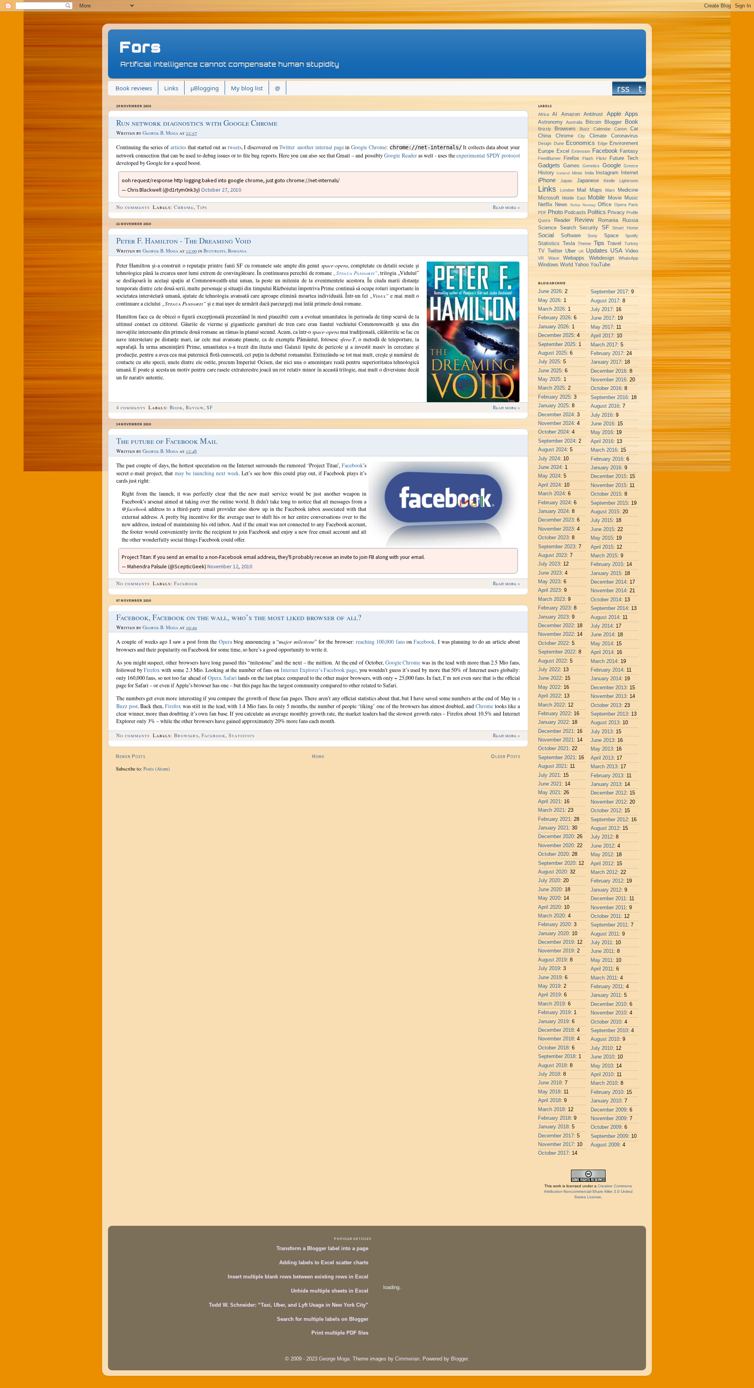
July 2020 (549, 880)
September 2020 (556, 863)
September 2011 (609, 925)
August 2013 (605, 722)
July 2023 (549, 564)
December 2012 (608, 793)
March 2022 (551, 705)
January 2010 (606, 1101)
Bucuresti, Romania (225, 250)
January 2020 (553, 933)
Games (571, 165)
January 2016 (606, 468)
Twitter (287, 147)
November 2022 (556, 634)
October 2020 (553, 854)
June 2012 (602, 846)
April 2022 (549, 696)
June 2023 (550, 573)
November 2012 (608, 802)
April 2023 (549, 590)
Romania (608, 220)
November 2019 (556, 951)
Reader (562, 220)
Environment (623, 143)
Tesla (569, 243)
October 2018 (553, 1048)
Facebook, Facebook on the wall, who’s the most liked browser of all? (238, 617)
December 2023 (556, 520)
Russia (630, 220)
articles (178, 147)
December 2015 (608, 476)
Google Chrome (368, 147)
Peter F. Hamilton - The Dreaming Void (183, 240)
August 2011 (605, 934)
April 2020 (549, 907)
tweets (235, 147)
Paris (633, 204)
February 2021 (554, 819)
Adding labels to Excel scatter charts (323, 1262)
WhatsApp (628, 258)
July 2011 (601, 942)
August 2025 (552, 353)
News (561, 204)
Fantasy (629, 151)
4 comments (130, 407)
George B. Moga (161, 133)
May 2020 (549, 898)
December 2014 (608, 582)
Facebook (352, 465)
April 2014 (602, 652)
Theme (584, 243)
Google (611, 165)
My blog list (247, 88)
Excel (562, 151)
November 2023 (556, 529)
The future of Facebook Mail (166, 441)
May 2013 (602, 749)
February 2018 (554, 1118)
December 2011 (608, 898)
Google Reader (400, 155)
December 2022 (556, 625)
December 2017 (556, 1136)
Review (194, 407)
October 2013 (606, 705)
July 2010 (602, 1048)
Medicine (628, 190)
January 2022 (553, 722)
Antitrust (593, 114)
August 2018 (552, 1065)
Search (568, 228)
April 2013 (602, 758)
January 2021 (553, 828)
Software (571, 235)
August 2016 (605, 406)
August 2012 (605, 828)
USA (616, 250)
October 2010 (606, 1022)
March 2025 (551, 388)
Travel (614, 243)
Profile (632, 212)
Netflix (545, 204)
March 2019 (551, 1004)
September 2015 (609, 503)
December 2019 (556, 942)
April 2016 (602, 441)
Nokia (575, 205)
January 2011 (606, 995)
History (546, 173)
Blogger (613, 122)
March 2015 (604, 555)
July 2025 (549, 361)
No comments (133, 207)
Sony (592, 235)
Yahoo (582, 264)
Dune (559, 143)
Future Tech (623, 158)
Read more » (506, 207)
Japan (566, 180)
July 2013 (602, 731)
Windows (548, 264)
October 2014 (606, 599)
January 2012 (606, 890)
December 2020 (556, 836)
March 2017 (604, 345)
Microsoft (548, 198)
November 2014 (608, 590)
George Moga (334, 1359)
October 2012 (606, 810)
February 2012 (607, 881)
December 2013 (608, 687)
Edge (603, 143)
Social (546, 235)
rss (623, 88)
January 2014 (606, 678)
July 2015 (602, 520)
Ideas (577, 172)
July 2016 (602, 415)
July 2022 (549, 669)
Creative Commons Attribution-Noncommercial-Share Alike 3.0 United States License (588, 1191)
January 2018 (553, 1127)
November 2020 (556, 845)
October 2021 (553, 748)
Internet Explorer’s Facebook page (319, 670)
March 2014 (604, 661)
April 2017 (602, 336)
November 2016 (608, 380)
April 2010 (602, 1074)
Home (318, 756)
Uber (570, 251)
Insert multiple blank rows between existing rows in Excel (298, 1277)
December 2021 (556, 731)
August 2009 (605, 1145)
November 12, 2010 (229, 566)
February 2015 (607, 564)
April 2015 (602, 547)
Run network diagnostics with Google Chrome (196, 122)
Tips (202, 207)
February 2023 (554, 608)
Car (634, 129)
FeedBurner (549, 158)
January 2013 (606, 784)
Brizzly (544, 128)
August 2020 (552, 872)
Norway (589, 205)
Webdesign (601, 258)
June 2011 (602, 951)
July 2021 (549, 775)
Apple (614, 113)
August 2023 (552, 555)
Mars (610, 190)
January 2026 (553, 327)
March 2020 (551, 916)
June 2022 (550, 678)
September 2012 (609, 819)
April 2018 (549, 1100)
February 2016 (607, 459)
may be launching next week (207, 473)
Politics (596, 212)
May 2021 (549, 792)
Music (631, 198)
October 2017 (553, 1153)
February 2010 (607, 1092)
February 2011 (607, 986)
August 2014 (605, 617)
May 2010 (602, 1066)
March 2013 (604, 766)
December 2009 (608, 1110)
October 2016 (606, 388)
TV (541, 251)
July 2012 (602, 837)
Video (631, 251)
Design (544, 143)
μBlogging (204, 88)
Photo (555, 212)
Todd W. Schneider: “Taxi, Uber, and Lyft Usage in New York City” (288, 1305)
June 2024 (550, 467)
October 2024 (553, 432)
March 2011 (604, 978)
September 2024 (556, 441)
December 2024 (556, 414)
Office (604, 204)
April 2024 (549, 485)
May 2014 (602, 643)
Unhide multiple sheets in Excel (329, 1291)
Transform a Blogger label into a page (322, 1248)
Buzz (584, 128)
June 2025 (550, 371)
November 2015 (608, 485)
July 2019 (549, 968)
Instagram (607, 173)
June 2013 (602, 740)
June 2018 (550, 1083)
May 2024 (549, 476)
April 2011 (602, 969)
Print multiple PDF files (339, 1333)
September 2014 (609, 608)
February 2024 (554, 502)
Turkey (631, 243)
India (589, 172)
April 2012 (602, 863)
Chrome (184, 207)
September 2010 (609, 1030)
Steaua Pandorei (355, 273)
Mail (581, 190)
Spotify (631, 235)
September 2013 (609, 714)
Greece (631, 165)
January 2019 (553, 1021)
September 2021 (556, 757)
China (544, 136)
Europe (546, 151)
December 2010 (608, 1004)
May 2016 (602, 432)
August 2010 (605, 1039)
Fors (141, 47)
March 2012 (604, 872)
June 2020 (550, 889)
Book (176, 407)
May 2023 (549, 581)
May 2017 (602, 327)
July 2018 (549, 1074)
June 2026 (550, 291)
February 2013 (607, 775)
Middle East (573, 198)
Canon (620, 128)
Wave (553, 258)
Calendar (602, 128)
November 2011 (608, 907)
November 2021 (556, 740)
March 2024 (551, 493)
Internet (629, 173)
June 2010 (602, 1057)
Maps (595, 190)
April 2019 (549, 995)
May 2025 (549, 379)
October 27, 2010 (221, 189)
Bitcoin (593, 122)
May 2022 (549, 687)
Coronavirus (624, 136)
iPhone (547, 180)
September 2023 (556, 546)
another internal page (320, 147)
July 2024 (549, 458)
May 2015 (602, 538)
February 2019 (554, 1012)
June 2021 (550, 784)
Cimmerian (407, 1359)
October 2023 (553, 537)
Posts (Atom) (156, 768)
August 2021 (552, 766)
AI (554, 114)
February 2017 (607, 353)
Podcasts (575, 212)
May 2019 (549, 986)
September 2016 (609, 397)
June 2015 (602, 529)
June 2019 (550, 977)
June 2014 (602, 634)
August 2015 (605, 512)
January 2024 (553, 511)
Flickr (601, 158)
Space (611, 235)
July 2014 (602, 626)
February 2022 (554, 713)
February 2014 (607, 670)
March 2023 (551, 599)
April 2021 (549, 801)
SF (210, 407)
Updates (597, 250)
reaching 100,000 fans (380, 641)
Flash (587, 158)
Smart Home (625, 227)
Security (588, 228)
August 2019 (552, 960)
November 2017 (556, 1144)
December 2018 (556, 1030)
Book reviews (133, 88)
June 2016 (602, 424)
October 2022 (553, 643)
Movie (615, 198)
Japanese (588, 180)
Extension (580, 151)
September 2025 (556, 344)
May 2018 (549, 1092)
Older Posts (505, 756)
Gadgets (549, 165)
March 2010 (604, 1083)
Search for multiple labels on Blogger (322, 1319)
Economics (580, 142)
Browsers (186, 735)
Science (547, 228)
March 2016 (604, 450)
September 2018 (556, 1056)
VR (541, 258)
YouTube (600, 264)
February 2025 (554, 397)
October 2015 (606, 494)
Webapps (573, 258)
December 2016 (608, 371)
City (581, 136)
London (567, 190)
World (566, 264)
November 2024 (556, 423)
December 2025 (556, 335)
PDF (542, 212)
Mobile (596, 197)
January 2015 (606, 573)
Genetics (591, 165)
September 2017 (609, 292)
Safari (230, 677)
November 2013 (608, 696)
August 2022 (552, 661)
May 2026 (549, 300)
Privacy (616, 212)
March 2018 (551, 1109)
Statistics (241, 735)
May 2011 (602, 960)
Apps (631, 113)
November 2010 (608, 1013)
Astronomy (550, 122)
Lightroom (628, 180)
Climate (598, 136)
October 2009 (606, 1127)
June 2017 (602, 318)
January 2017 (606, 362)
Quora (544, 220)
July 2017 (602, 309)
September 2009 (609, 1136)
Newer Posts (130, 756)
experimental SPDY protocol (488, 155)
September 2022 (556, 652)
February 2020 (554, 924)
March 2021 (551, 810)
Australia (574, 122)
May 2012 (602, 854)
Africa (543, 114)
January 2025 (553, 405)
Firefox (152, 670)
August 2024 (552, 449)
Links (171, 88)
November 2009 (608, 1118)
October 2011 (606, 916)
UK (581, 251)
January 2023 (553, 617)
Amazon (570, 114)
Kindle (609, 180)
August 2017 (605, 301)
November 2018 (556, 1039)
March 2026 (551, 309)
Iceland (563, 173)
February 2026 (554, 317)
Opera (225, 641)
